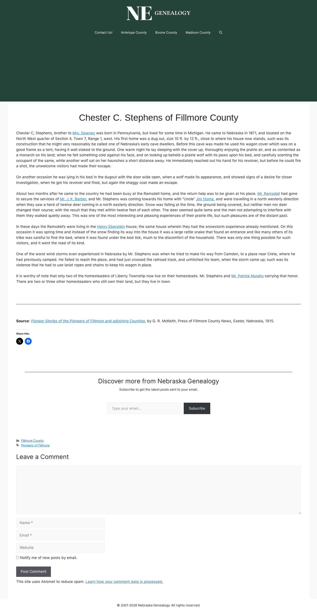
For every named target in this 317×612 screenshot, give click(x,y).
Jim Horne (205, 199)
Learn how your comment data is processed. (124, 581)
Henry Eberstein (111, 226)
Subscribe (197, 408)
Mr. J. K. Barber (73, 199)
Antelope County (134, 32)
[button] (221, 32)
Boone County (166, 32)
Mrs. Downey (83, 133)
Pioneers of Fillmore (35, 445)
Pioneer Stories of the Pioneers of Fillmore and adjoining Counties (88, 321)
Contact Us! (103, 32)
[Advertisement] (158, 71)
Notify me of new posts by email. (48, 558)
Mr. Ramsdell (268, 193)
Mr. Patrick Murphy (247, 276)
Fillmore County (32, 440)
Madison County (198, 32)
